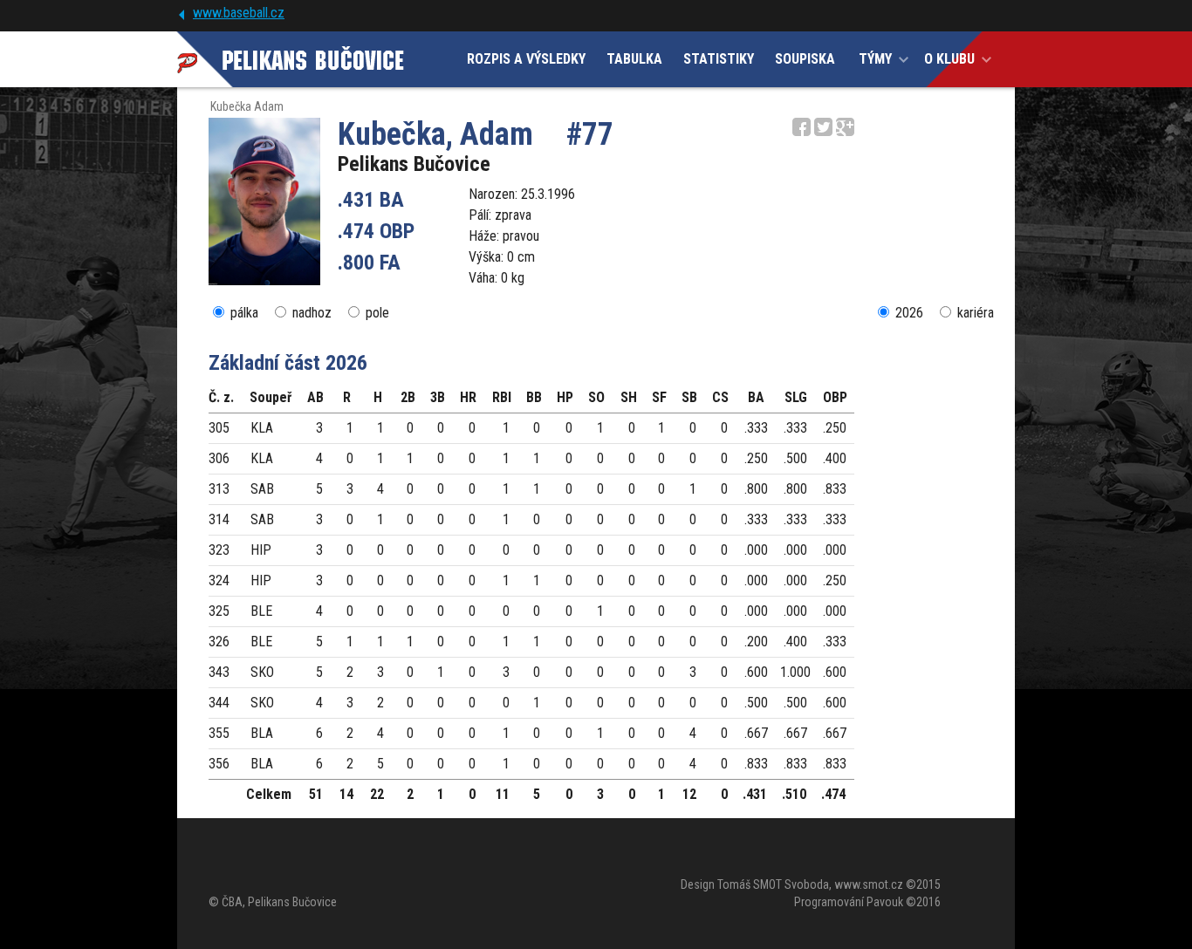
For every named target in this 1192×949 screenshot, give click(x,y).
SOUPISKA (805, 59)
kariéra (975, 312)
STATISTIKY (718, 59)
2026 (909, 312)
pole (377, 312)
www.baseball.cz (238, 12)
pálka (244, 312)
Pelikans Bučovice (414, 164)
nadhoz (312, 312)
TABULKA (634, 59)
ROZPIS (526, 59)
